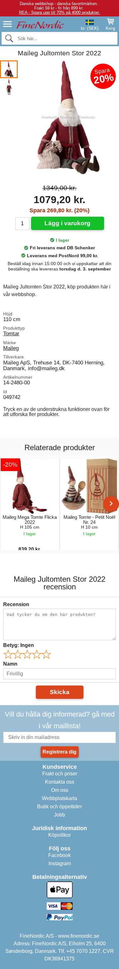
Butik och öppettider (59, 806)
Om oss (59, 790)
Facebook (59, 855)
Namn (10, 664)
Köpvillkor (59, 835)
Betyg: (18, 645)
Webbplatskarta (59, 798)
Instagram (60, 863)
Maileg (11, 348)
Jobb (59, 814)
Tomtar (11, 333)
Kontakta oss (59, 782)
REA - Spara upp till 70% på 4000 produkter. (59, 12)
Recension (16, 604)
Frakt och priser (59, 773)
